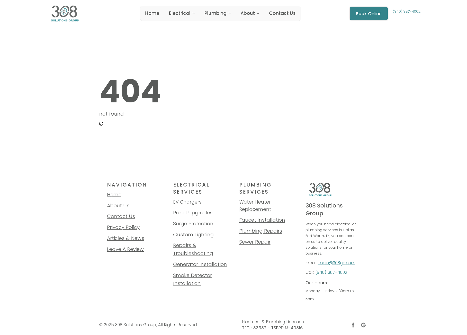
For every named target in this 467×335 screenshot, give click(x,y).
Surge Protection (193, 223)
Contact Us (282, 13)
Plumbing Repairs (260, 230)
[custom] (363, 325)
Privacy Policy (123, 227)
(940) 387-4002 (331, 272)
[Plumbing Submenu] (231, 13)
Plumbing (215, 13)
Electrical (179, 13)
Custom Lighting (193, 234)
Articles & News (125, 238)
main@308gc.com (336, 263)
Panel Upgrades (193, 212)
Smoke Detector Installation (192, 279)
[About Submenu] (259, 13)
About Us (118, 205)
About (248, 13)
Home (152, 13)
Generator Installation (200, 264)
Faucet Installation (262, 219)
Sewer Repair (254, 241)
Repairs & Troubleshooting (193, 249)
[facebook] (353, 325)
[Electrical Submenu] (195, 13)
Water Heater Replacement (255, 206)
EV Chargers (187, 202)
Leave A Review (125, 249)
